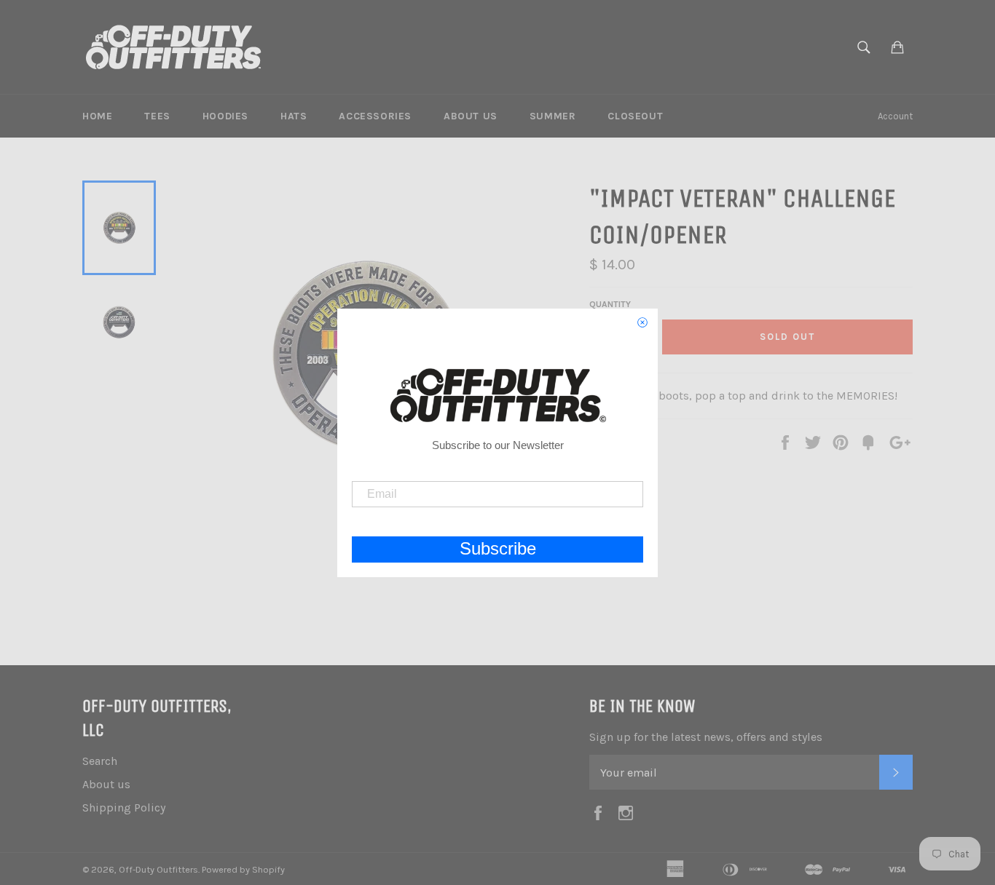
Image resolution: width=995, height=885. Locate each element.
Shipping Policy (123, 807)
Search (99, 761)
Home (97, 116)
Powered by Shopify (243, 869)
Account (895, 116)
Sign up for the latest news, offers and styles (705, 737)
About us (471, 116)
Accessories (375, 116)
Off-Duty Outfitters (158, 869)
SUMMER (553, 116)
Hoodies (225, 116)
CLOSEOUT (635, 116)
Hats (293, 116)
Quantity (610, 304)
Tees (157, 116)
